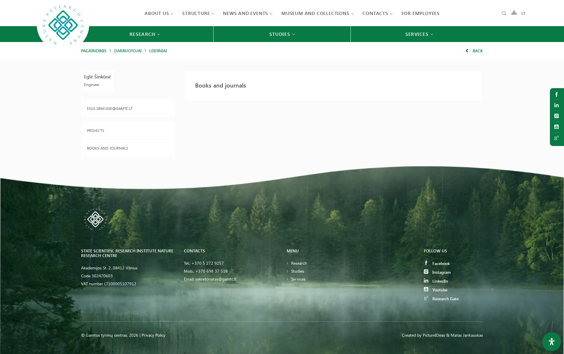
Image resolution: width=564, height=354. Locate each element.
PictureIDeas (434, 335)
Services (298, 279)
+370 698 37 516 (211, 271)
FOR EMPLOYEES (421, 13)
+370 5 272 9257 (208, 263)
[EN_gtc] (63, 50)
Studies (297, 271)
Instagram (441, 272)
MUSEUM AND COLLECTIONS (315, 13)
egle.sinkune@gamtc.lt (110, 108)
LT (523, 13)
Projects (95, 130)
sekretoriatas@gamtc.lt (215, 279)
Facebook (440, 263)
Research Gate (445, 298)
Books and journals (107, 147)
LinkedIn (439, 281)
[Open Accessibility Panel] (551, 341)
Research (299, 263)
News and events (245, 13)
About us (157, 13)
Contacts (375, 13)
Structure (196, 13)
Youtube (439, 290)
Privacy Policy (153, 335)
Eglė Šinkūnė (97, 76)
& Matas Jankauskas (464, 335)
